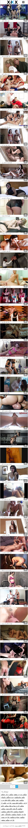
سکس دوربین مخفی (20, 794)
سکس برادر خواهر (7, 794)
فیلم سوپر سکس (6, 809)
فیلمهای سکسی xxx (16, 812)
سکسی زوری (18, 826)
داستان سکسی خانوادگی (13, 814)
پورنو (12, 797)
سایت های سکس (9, 806)
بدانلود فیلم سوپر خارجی (15, 803)
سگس (8, 797)
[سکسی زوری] (12, 2)
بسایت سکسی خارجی (11, 817)
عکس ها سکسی (19, 797)
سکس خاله (11, 800)
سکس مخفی (5, 820)
